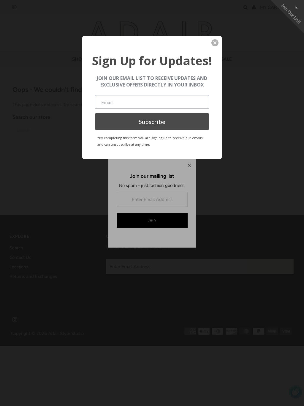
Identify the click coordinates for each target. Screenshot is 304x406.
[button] (214, 42)
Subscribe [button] (152, 121)
